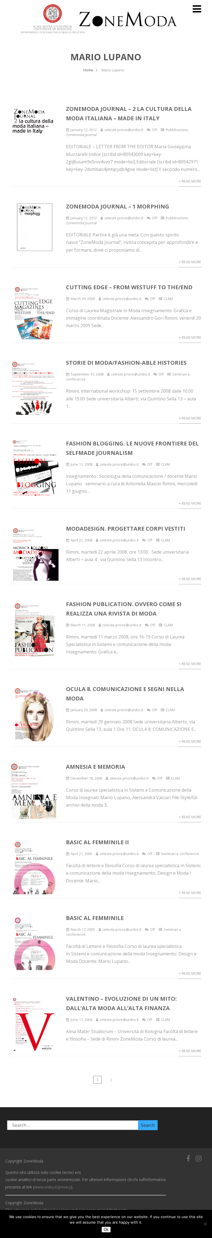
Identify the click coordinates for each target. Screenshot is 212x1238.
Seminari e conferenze (180, 853)
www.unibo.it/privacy (52, 1187)
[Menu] (197, 8)
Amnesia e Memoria (95, 766)
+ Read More (190, 181)
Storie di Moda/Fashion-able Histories (126, 362)
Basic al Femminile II (97, 842)
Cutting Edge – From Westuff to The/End (129, 287)
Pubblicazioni (177, 129)
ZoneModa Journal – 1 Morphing (117, 206)
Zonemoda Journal (81, 134)
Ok (106, 1229)
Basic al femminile (95, 918)
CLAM (168, 298)
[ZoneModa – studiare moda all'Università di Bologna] (101, 35)
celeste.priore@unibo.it (123, 129)
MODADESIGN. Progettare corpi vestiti (125, 528)
